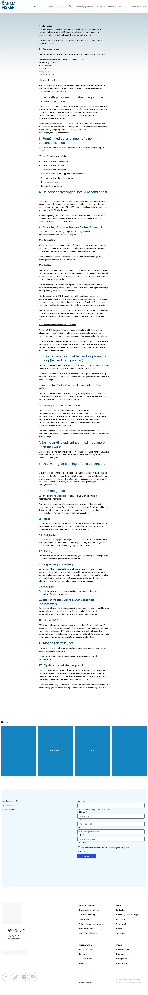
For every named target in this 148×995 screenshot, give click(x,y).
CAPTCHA (81, 852)
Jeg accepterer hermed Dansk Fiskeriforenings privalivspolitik (105, 848)
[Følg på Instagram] (15, 977)
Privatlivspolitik (85, 983)
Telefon (80, 820)
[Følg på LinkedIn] (24, 977)
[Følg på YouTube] (33, 977)
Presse (111, 6)
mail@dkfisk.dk (45, 71)
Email (79, 827)
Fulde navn (82, 812)
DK (30, 6)
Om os (100, 6)
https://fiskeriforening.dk (65, 234)
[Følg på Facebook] (6, 977)
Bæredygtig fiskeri (84, 6)
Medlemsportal (139, 6)
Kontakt (122, 6)
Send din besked (86, 856)
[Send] (70, 6)
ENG (34, 6)
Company (81, 801)
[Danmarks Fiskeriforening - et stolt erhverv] (13, 6)
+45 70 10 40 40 (15, 936)
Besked (80, 835)
